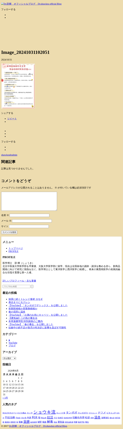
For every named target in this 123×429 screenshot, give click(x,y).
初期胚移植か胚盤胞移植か (23, 308)
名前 (5, 215)
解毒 (50, 421)
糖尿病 (7, 422)
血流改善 (33, 422)
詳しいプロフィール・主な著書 (19, 280)
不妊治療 (10, 417)
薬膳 (26, 421)
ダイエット (93, 413)
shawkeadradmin (9, 155)
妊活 (50, 417)
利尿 (29, 418)
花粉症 (13, 422)
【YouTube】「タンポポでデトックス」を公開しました (38, 305)
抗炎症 (60, 418)
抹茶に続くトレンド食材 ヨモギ (26, 299)
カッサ (30, 413)
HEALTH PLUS (8, 413)
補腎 (40, 422)
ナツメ (102, 412)
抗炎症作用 (68, 418)
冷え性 (24, 418)
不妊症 (18, 418)
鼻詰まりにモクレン (19, 302)
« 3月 (5, 398)
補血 (44, 422)
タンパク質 (60, 413)
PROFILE (13, 251)
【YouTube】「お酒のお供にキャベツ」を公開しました (38, 315)
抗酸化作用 (78, 417)
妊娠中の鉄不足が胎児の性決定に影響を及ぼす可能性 (37, 327)
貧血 (55, 422)
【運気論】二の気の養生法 (23, 318)
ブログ (12, 345)
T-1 (15, 413)
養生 (87, 422)
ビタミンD (111, 413)
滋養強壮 (105, 418)
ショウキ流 (44, 412)
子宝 (55, 418)
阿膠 (75, 422)
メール (6, 220)
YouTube (13, 342)
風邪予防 (81, 422)
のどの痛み (21, 413)
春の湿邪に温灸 (17, 311)
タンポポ (71, 412)
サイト (4, 226)
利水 (35, 417)
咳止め (43, 418)
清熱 (92, 418)
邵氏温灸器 (69, 422)
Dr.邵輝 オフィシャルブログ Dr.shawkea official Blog (38, 426)
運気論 (61, 422)
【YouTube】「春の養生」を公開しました (31, 324)
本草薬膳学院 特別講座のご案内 (26, 321)
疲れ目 (112, 418)
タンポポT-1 (83, 413)
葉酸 (21, 422)
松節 (87, 417)
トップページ (16, 248)
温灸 (97, 417)
